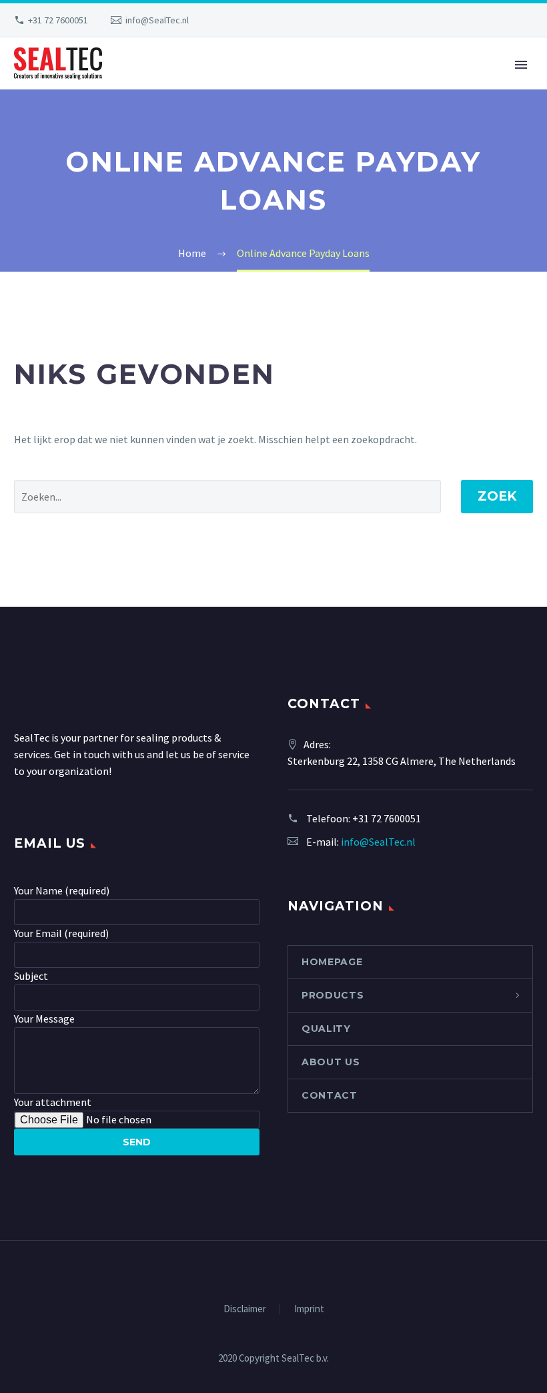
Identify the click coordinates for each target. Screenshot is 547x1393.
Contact (330, 1095)
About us (331, 1062)
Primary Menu (521, 65)
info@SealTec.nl (157, 20)
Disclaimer (244, 1309)
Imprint (309, 1309)
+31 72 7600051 (58, 20)
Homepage (332, 962)
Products (333, 995)
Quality (326, 1029)
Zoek (497, 496)
